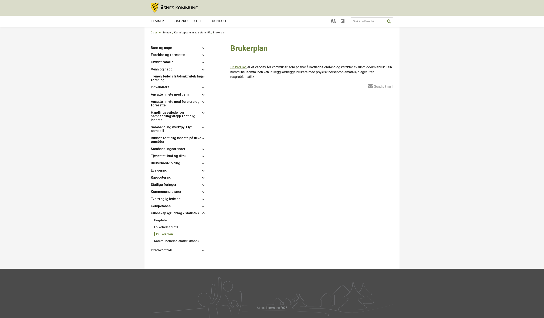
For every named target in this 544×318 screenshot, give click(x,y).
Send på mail (383, 86)
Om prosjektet (187, 21)
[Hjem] (272, 8)
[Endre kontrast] (342, 21)
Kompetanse (161, 206)
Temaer (157, 21)
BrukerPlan (238, 67)
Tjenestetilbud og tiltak (168, 156)
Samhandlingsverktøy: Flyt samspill (171, 129)
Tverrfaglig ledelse (165, 199)
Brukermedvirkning (165, 163)
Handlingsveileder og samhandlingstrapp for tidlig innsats (173, 116)
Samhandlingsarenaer (168, 149)
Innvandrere (160, 87)
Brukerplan (164, 234)
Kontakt (219, 21)
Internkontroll (161, 250)
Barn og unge (161, 48)
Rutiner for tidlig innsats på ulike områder (176, 140)
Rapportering (161, 177)
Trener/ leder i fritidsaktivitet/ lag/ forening (177, 78)
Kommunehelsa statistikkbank (176, 241)
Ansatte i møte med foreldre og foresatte (175, 103)
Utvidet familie (162, 62)
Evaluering (159, 170)
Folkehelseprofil (166, 227)
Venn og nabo (162, 69)
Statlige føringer (163, 185)
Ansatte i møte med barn (170, 94)
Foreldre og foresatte (168, 55)
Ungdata (160, 220)
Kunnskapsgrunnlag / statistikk (192, 32)
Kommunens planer (166, 192)
